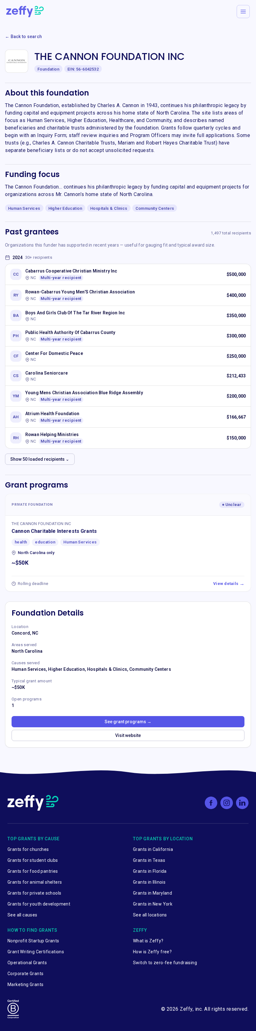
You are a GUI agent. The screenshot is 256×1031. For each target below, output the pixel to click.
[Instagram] (226, 803)
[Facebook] (211, 803)
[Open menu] (243, 11)
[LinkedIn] (242, 803)
